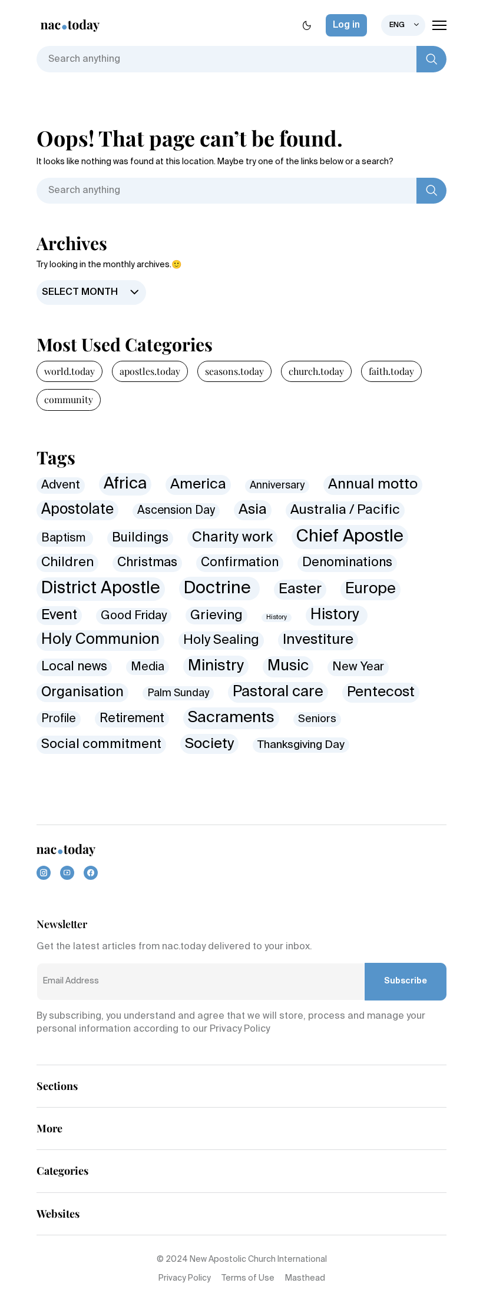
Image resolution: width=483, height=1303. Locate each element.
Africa (125, 484)
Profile (58, 718)
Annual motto (373, 484)
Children (67, 562)
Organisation (82, 692)
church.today (316, 371)
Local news (74, 667)
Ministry (216, 666)
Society (209, 744)
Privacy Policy (184, 1278)
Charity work (232, 537)
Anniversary (277, 486)
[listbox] (403, 25)
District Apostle (100, 588)
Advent (60, 485)
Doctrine (219, 588)
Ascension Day (176, 510)
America (198, 484)
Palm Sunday (178, 693)
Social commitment (101, 744)
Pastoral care (278, 692)
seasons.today (234, 371)
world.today (69, 371)
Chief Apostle (349, 537)
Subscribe (405, 981)
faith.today (391, 371)
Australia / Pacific (345, 510)
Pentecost (381, 692)
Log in (346, 25)
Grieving (216, 615)
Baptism (64, 538)
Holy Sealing (221, 640)
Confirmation (240, 563)
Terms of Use (247, 1278)
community (68, 399)
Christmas (147, 562)
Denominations (347, 563)
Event (59, 615)
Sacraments (231, 718)
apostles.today (150, 371)
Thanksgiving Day (301, 744)
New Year (358, 667)
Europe (370, 589)
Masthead (305, 1278)
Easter (300, 589)
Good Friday (134, 616)
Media (147, 667)
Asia (253, 510)
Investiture (318, 640)
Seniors (317, 719)
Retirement (132, 719)
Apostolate (77, 510)
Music (288, 666)
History (276, 617)
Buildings (140, 537)
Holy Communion (100, 640)
